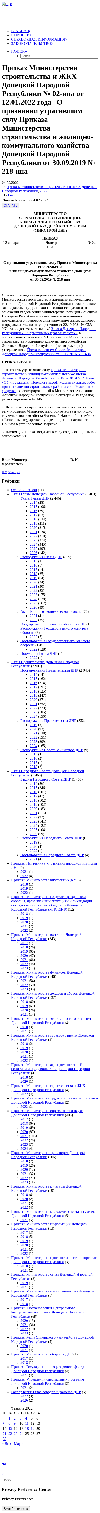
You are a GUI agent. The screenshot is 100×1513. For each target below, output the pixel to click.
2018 (33, 519)
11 (27, 1423)
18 (27, 1428)
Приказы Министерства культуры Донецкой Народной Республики (46, 1188)
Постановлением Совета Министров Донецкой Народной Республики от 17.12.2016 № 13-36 (46, 352)
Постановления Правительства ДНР (49, 670)
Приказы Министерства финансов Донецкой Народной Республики (47, 974)
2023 (33, 540)
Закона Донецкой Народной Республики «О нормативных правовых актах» (49, 331)
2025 (33, 549)
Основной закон (24, 490)
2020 (33, 528)
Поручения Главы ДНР (38, 653)
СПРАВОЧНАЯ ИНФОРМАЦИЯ (38, 39)
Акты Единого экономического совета (51, 611)
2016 (33, 511)
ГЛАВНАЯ (20, 31)
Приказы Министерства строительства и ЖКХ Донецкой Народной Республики (48, 1088)
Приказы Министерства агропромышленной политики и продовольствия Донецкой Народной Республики (50, 1069)
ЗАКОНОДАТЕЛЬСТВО (31, 43)
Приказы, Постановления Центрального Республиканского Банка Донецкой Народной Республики (47, 1312)
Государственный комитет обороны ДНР (52, 624)
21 (4, 1434)
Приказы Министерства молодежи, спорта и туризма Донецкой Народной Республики (53, 1214)
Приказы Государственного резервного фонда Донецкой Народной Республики (47, 1369)
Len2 (12, 195)
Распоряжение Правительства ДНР (48, 721)
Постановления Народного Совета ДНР (52, 855)
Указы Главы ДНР (34, 498)
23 (15, 1434)
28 (4, 1439)
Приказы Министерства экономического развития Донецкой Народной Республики (51, 1021)
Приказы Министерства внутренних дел (43, 880)
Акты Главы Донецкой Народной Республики (47, 494)
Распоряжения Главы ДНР (41, 557)
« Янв (6, 1444)
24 (21, 1434)
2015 (33, 507)
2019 (33, 523)
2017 (33, 515)
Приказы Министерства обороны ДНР (42, 1354)
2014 (33, 502)
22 (10, 1434)
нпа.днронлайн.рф (70, 1452)
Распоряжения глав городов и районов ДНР (46, 1392)
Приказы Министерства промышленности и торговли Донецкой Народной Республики (54, 1260)
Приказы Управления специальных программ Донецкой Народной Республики (47, 1381)
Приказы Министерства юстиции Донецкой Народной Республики (46, 937)
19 (32, 1428)
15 (10, 1428)
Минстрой (14, 472)
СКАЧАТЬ (10, 205)
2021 (33, 532)
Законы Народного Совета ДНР (45, 779)
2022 (43, 191)
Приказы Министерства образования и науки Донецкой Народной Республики (47, 1113)
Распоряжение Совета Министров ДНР (51, 750)
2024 (33, 544)
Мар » (18, 1444)
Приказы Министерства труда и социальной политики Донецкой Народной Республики (54, 1100)
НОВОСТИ (20, 35)
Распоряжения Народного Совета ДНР (51, 838)
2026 (33, 553)
